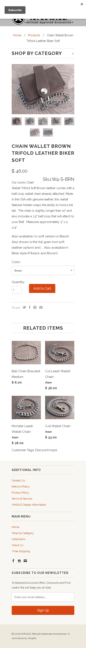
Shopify (32, 638)
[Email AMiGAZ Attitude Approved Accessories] (25, 560)
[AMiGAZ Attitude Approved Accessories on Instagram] (19, 561)
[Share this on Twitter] (24, 307)
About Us (17, 545)
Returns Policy (21, 486)
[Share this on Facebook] (29, 307)
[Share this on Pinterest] (34, 307)
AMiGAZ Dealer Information (29, 504)
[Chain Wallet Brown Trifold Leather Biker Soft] (43, 89)
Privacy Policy (20, 492)
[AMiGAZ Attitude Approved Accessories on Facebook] (13, 560)
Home (15, 527)
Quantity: (18, 282)
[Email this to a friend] (40, 307)
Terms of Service (22, 498)
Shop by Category (23, 533)
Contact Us (18, 480)
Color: (16, 262)
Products (34, 35)
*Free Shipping (21, 551)
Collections (18, 539)
